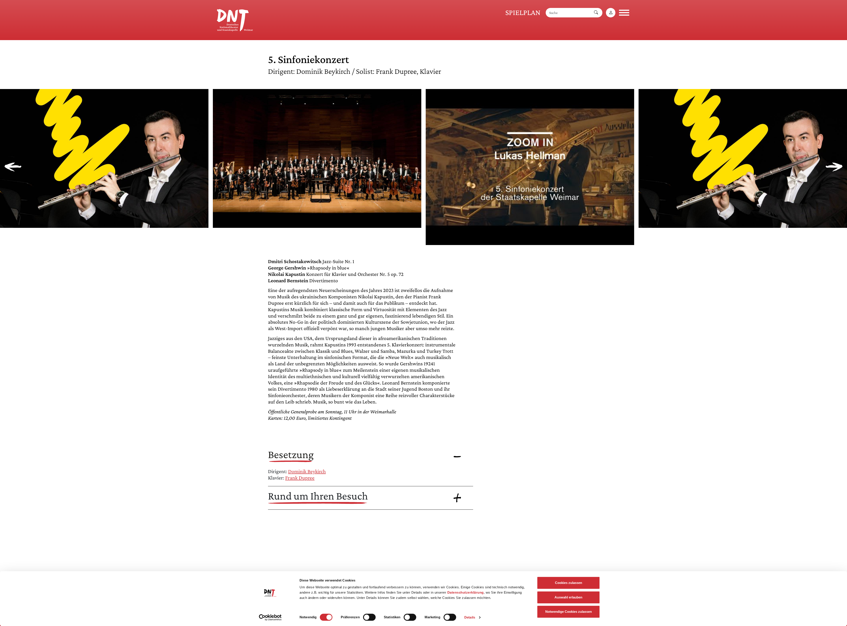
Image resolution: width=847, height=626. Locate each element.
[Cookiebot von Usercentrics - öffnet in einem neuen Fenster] (270, 617)
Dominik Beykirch (307, 471)
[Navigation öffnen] (624, 12)
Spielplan (522, 12)
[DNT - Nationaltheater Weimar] (235, 19)
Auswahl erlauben (568, 597)
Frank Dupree (300, 478)
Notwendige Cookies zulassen (568, 611)
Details (469, 617)
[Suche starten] (596, 12)
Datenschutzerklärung (465, 592)
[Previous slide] (12, 167)
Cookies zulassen (568, 583)
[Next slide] (834, 167)
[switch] (369, 617)
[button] (104, 224)
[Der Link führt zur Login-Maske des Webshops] (610, 12)
